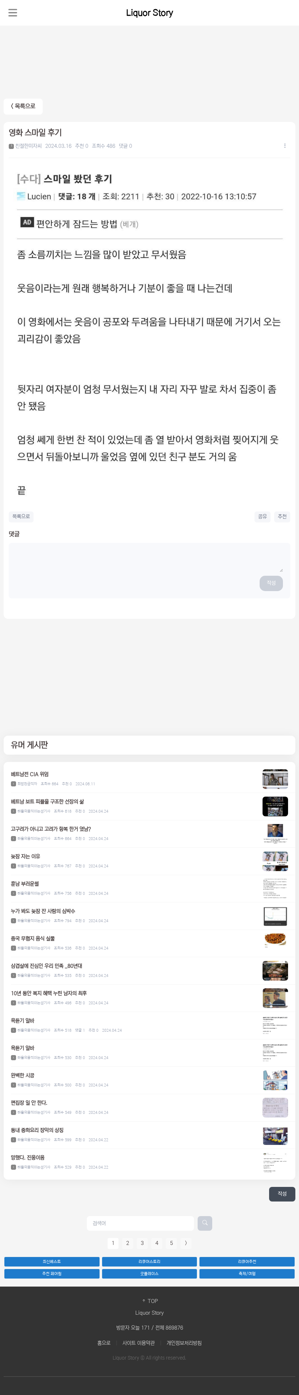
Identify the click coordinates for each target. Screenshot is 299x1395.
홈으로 (103, 1343)
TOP (152, 1301)
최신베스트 (52, 1262)
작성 (271, 583)
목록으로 (21, 517)
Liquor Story (149, 13)
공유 (262, 517)
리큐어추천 (247, 1262)
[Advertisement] (149, 677)
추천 (282, 517)
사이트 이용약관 (139, 1343)
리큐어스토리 (149, 1262)
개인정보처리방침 (184, 1343)
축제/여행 (247, 1274)
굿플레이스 (149, 1274)
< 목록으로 (23, 106)
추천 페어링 (52, 1274)
